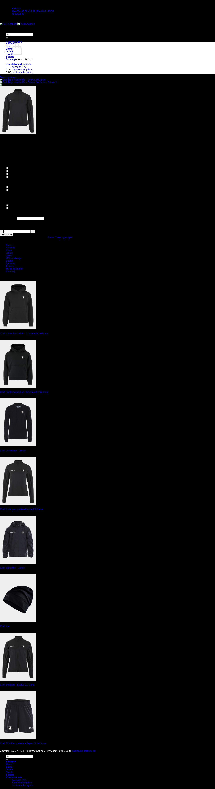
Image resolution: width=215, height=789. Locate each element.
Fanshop (11, 59)
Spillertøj (10, 263)
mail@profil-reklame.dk (84, 751)
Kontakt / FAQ (19, 67)
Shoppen (11, 43)
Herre (9, 46)
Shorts (9, 54)
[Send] (7, 37)
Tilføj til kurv (6, 235)
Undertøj (10, 271)
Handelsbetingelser (22, 69)
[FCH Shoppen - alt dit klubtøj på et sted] (17, 24)
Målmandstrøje (13, 258)
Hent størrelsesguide (22, 72)
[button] (14, 42)
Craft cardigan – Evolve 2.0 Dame (17, 685)
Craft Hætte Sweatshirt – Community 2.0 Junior (24, 392)
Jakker (9, 253)
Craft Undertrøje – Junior (13, 450)
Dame (9, 49)
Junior (9, 51)
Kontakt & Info (14, 64)
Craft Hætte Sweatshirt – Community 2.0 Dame (24, 333)
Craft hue (5, 626)
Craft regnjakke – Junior (12, 567)
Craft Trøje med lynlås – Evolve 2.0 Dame (21, 509)
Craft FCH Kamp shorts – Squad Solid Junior (23, 743)
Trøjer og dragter (63, 237)
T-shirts (10, 56)
